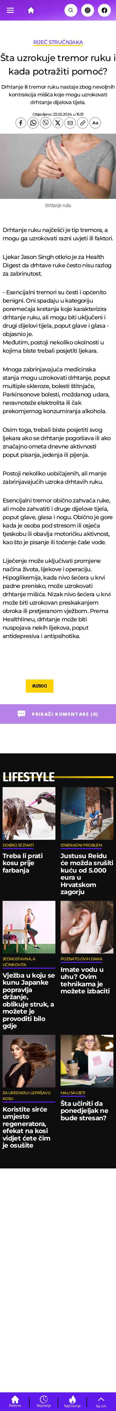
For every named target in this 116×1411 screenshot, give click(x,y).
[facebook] (20, 123)
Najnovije (44, 1405)
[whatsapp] (33, 123)
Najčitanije (72, 1406)
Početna (15, 1405)
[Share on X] (58, 123)
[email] (70, 123)
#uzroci (39, 686)
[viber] (45, 123)
